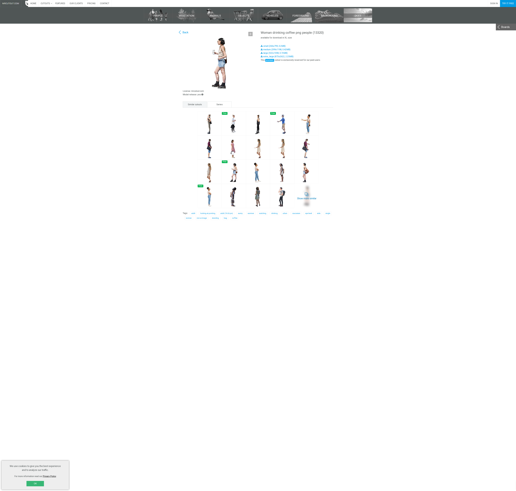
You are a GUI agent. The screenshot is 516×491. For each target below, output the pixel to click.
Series (219, 104)
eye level (308, 213)
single (327, 213)
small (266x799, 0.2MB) (274, 46)
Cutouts (45, 3)
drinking (274, 213)
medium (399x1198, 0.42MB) (276, 49)
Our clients (76, 3)
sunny (240, 213)
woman (189, 218)
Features (60, 3)
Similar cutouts (195, 104)
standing (215, 218)
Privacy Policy (49, 476)
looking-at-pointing (207, 213)
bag (225, 218)
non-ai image (202, 218)
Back (185, 32)
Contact (104, 3)
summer (251, 213)
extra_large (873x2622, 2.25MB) (278, 56)
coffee (234, 218)
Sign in (494, 3)
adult (193, 213)
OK (35, 483)
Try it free (508, 3)
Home (33, 3)
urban (285, 213)
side (318, 213)
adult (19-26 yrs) (226, 213)
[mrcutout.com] (14, 3)
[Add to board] (250, 34)
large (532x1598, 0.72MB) (275, 53)
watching (262, 213)
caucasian (296, 213)
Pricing (91, 3)
